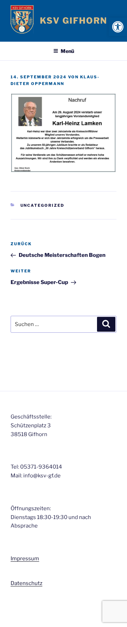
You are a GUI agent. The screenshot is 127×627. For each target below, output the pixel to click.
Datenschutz (26, 583)
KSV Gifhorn (73, 21)
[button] (118, 27)
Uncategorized (42, 205)
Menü (67, 51)
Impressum (25, 558)
